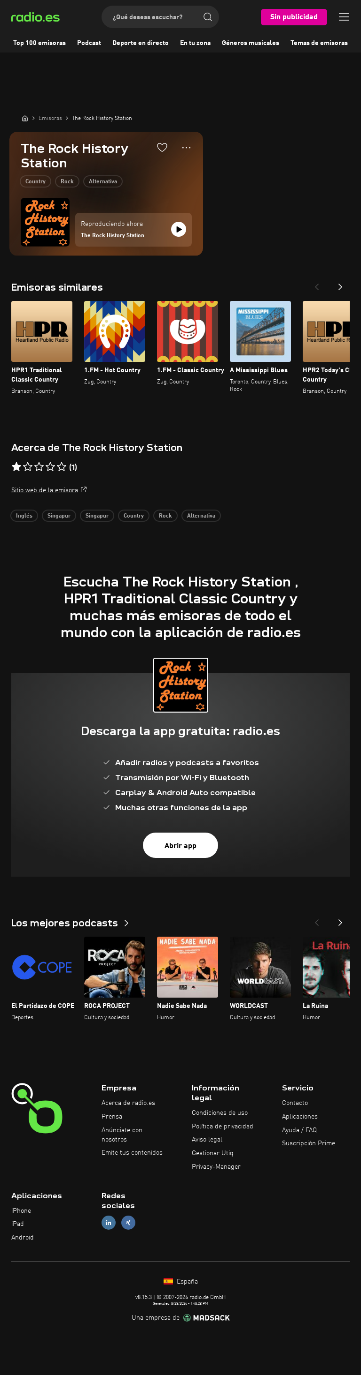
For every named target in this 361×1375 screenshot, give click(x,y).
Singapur (59, 516)
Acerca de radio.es (128, 1103)
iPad (17, 1224)
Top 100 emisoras (39, 43)
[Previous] (316, 284)
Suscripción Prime (308, 1143)
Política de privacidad (222, 1126)
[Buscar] (207, 17)
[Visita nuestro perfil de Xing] (128, 1223)
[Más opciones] (186, 147)
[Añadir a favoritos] (162, 147)
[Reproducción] (178, 229)
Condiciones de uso (220, 1113)
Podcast (89, 43)
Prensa (112, 1116)
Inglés (24, 516)
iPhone (21, 1211)
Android (22, 1237)
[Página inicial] (25, 118)
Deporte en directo (140, 43)
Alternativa (103, 182)
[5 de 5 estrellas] (61, 467)
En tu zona (195, 43)
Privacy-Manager (216, 1167)
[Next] (340, 284)
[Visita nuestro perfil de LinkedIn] (108, 1223)
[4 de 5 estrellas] (50, 467)
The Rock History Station (112, 236)
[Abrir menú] (344, 17)
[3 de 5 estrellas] (39, 467)
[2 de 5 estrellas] (27, 467)
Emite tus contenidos (132, 1153)
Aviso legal (207, 1139)
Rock (67, 182)
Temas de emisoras (319, 43)
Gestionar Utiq (213, 1153)
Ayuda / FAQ (299, 1130)
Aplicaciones (300, 1116)
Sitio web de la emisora (44, 490)
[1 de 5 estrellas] (16, 467)
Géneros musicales (250, 43)
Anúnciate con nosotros (122, 1135)
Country (35, 182)
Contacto (295, 1103)
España (186, 1281)
